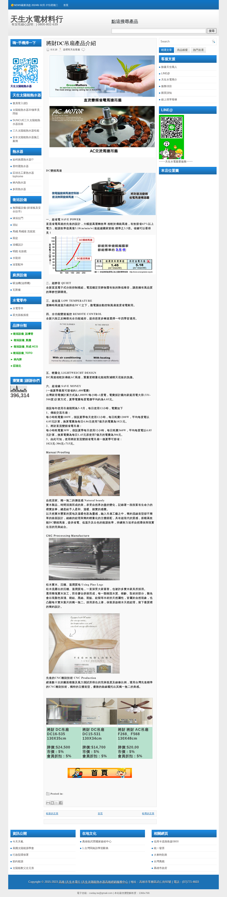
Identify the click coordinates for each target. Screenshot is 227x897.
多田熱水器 (19, 189)
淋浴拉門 (18, 218)
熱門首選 (198, 50)
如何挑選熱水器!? (23, 159)
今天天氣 (18, 841)
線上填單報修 (169, 99)
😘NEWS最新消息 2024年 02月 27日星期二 (34, 5)
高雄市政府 (160, 868)
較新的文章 (52, 813)
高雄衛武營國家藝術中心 (97, 841)
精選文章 (166, 50)
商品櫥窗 (182, 50)
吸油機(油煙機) (21, 283)
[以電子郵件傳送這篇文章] (48, 803)
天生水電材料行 (36, 19)
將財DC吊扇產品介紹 (71, 43)
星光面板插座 (21, 315)
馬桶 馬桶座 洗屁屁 (24, 231)
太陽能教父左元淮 (23, 868)
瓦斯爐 (17, 289)
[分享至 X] (56, 803)
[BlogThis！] (52, 803)
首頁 (65, 5)
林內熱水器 (19, 182)
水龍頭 (17, 258)
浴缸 (15, 224)
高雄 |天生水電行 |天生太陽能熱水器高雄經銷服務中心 (93, 882)
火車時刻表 (160, 854)
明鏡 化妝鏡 (20, 251)
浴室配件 (18, 264)
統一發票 (159, 848)
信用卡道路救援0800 (166, 841)
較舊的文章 (148, 813)
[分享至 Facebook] (61, 803)
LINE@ (165, 73)
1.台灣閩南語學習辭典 (95, 848)
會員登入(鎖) (20, 103)
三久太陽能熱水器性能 (26, 130)
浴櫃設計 (18, 244)
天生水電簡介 (169, 79)
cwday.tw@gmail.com (100, 893)
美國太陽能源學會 (23, 848)
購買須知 (166, 92)
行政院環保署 (21, 854)
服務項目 (166, 86)
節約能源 (18, 861)
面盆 (15, 238)
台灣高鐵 (159, 861)
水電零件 (18, 308)
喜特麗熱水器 (21, 166)
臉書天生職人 (169, 67)
